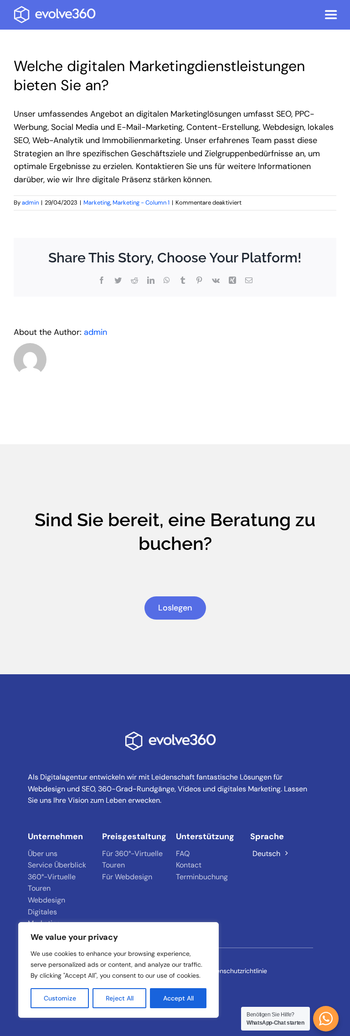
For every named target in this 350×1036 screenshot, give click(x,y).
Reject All (120, 998)
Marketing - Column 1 (141, 202)
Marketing (96, 202)
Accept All (178, 998)
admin (30, 202)
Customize (60, 998)
